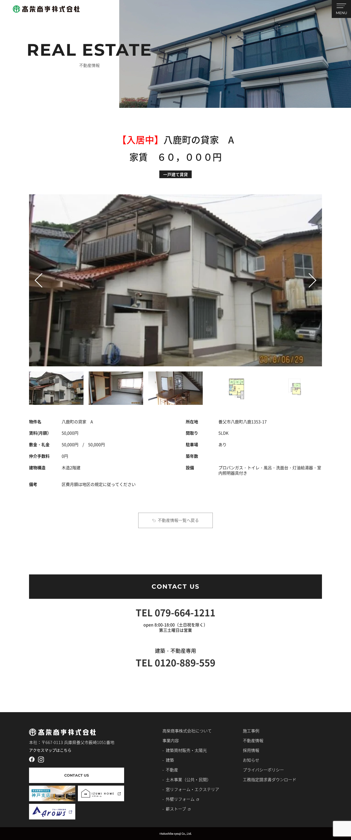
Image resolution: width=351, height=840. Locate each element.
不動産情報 (253, 740)
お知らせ (251, 760)
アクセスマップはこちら (50, 750)
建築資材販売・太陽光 (186, 750)
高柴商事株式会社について (187, 731)
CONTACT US (176, 586)
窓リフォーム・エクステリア (192, 789)
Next (314, 275)
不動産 (172, 770)
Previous (38, 285)
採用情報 (251, 750)
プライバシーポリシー (263, 770)
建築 (170, 760)
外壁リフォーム (180, 799)
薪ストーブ (176, 809)
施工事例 (251, 731)
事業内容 (170, 740)
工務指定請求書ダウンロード (269, 779)
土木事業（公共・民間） (188, 779)
